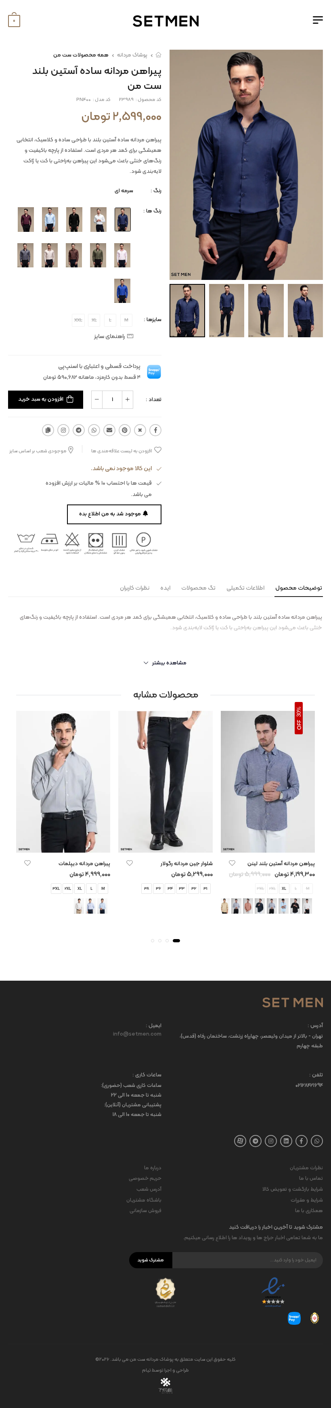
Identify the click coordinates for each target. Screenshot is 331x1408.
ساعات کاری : (146, 1075)
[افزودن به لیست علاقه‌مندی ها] (232, 863)
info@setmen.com (137, 1034)
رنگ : (156, 191)
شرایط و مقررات (307, 1200)
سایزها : (152, 319)
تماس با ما (311, 1179)
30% (299, 711)
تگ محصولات (198, 588)
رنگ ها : (152, 211)
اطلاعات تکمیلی (245, 588)
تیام (146, 1370)
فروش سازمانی (145, 1211)
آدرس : (315, 1026)
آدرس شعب (148, 1189)
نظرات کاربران (134, 588)
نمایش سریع (267, 842)
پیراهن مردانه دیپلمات (84, 864)
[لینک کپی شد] (48, 430)
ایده (165, 588)
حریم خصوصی (145, 1179)
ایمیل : (153, 1026)
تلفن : (316, 1075)
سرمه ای (124, 191)
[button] (176, 940)
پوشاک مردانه (132, 55)
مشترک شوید (150, 1260)
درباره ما (152, 1168)
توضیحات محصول (298, 588)
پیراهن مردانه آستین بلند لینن (281, 864)
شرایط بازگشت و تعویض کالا (292, 1189)
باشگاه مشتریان (143, 1200)
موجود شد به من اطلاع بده (110, 514)
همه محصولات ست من (81, 55)
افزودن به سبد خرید (40, 399)
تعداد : (153, 399)
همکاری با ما (309, 1211)
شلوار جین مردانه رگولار (187, 864)
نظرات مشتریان (306, 1168)
